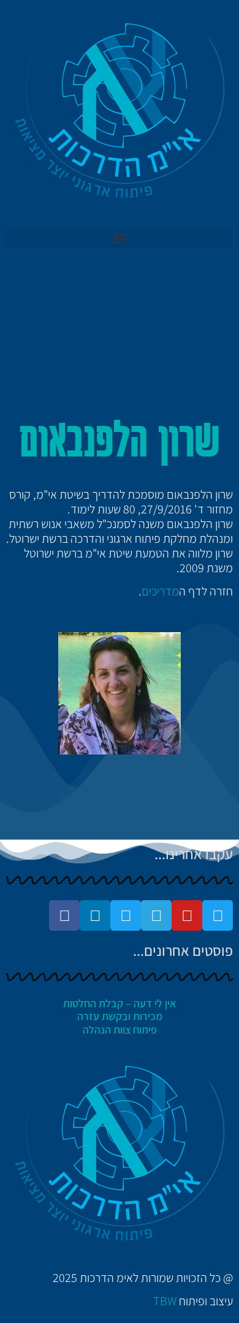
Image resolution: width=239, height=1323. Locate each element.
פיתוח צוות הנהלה (120, 1030)
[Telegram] (156, 915)
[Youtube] (187, 915)
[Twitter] (217, 915)
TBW (164, 1301)
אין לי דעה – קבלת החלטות (119, 1003)
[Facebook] (64, 915)
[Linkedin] (95, 915)
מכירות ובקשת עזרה (119, 1016)
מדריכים (160, 591)
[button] (119, 238)
